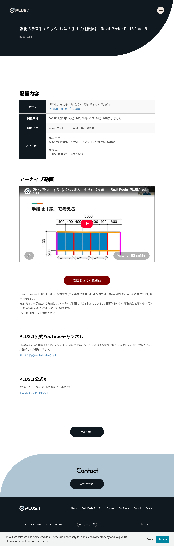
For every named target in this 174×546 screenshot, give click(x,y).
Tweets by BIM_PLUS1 (33, 393)
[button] (141, 539)
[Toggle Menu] (160, 10)
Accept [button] (163, 539)
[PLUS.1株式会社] (19, 10)
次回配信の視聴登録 (87, 280)
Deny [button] (150, 539)
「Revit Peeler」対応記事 (65, 109)
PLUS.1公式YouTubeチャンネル (38, 355)
